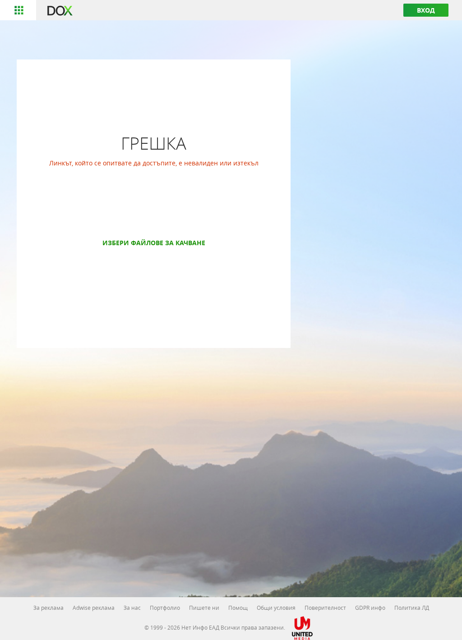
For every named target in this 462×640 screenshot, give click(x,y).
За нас (132, 607)
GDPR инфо (370, 607)
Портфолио (165, 607)
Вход (426, 10)
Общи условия (276, 607)
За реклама (48, 607)
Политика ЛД (411, 607)
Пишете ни (204, 607)
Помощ (238, 607)
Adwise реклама (94, 607)
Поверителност (325, 607)
